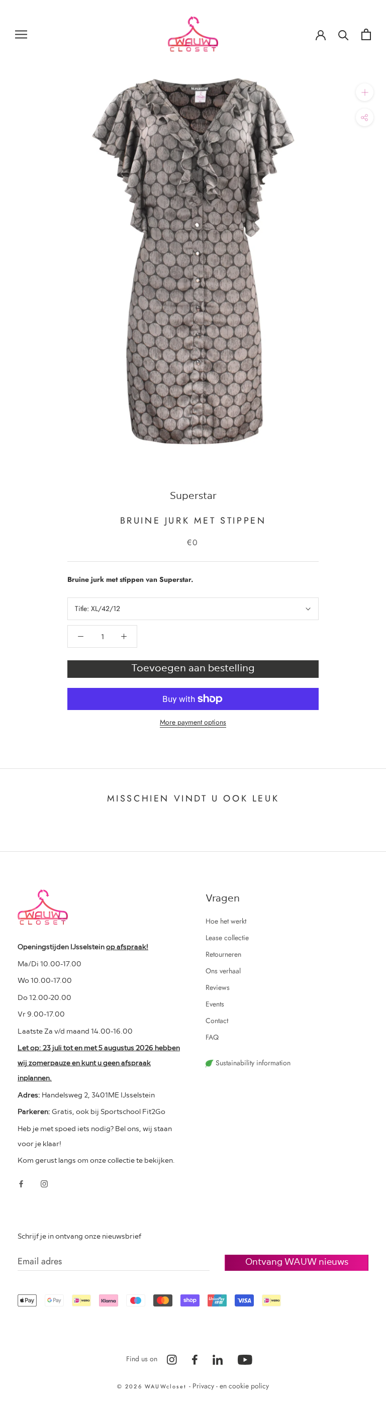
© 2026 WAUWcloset (153, 1386)
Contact (217, 1021)
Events (215, 1004)
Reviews (218, 987)
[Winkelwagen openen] (366, 34)
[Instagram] (44, 1183)
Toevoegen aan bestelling (193, 667)
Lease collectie (227, 938)
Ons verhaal (223, 971)
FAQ (212, 1037)
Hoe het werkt (226, 921)
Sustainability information (252, 1063)
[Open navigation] (21, 34)
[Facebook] (21, 1183)
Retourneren (223, 954)
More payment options (193, 722)
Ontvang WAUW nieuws (296, 1261)
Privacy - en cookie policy (230, 1386)
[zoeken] (343, 34)
